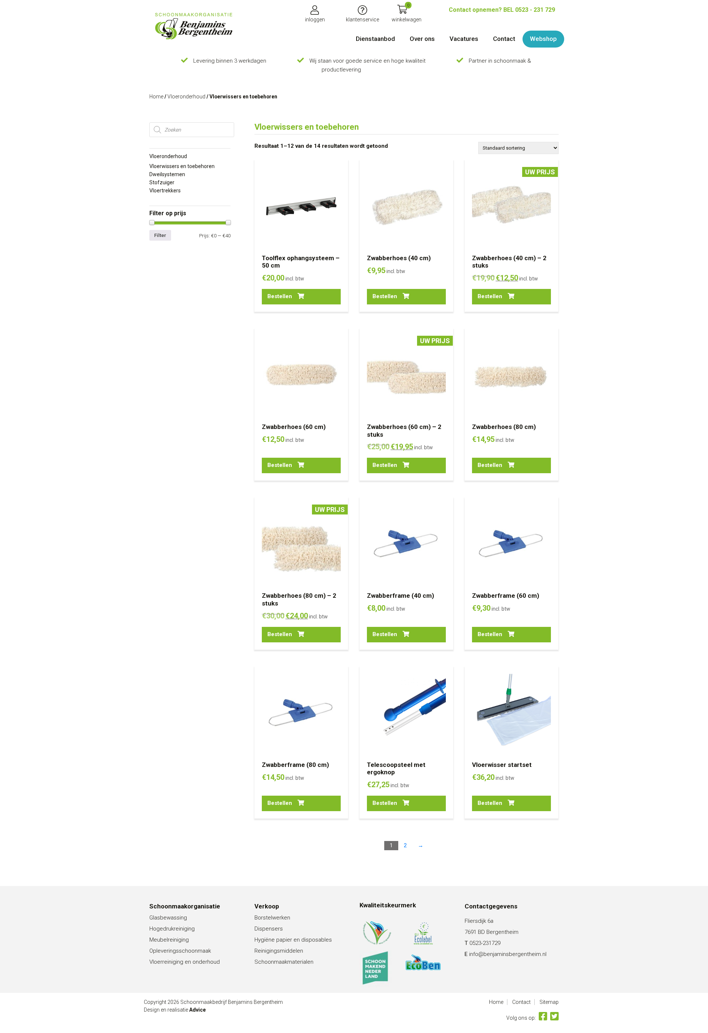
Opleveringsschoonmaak (180, 951)
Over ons (422, 38)
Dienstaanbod (375, 38)
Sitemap (549, 1002)
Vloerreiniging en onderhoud (184, 962)
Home (156, 97)
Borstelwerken (272, 917)
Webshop (543, 38)
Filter (160, 235)
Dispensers (268, 928)
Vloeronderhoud (186, 97)
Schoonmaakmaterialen (283, 962)
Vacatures (464, 38)
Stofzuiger (161, 182)
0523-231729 (484, 943)
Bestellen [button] (279, 296)
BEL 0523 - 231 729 (502, 9)
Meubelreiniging (169, 939)
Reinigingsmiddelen (278, 951)
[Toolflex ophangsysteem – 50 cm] (193, 26)
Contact (504, 38)
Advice (197, 1010)
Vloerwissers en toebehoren (182, 166)
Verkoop (266, 906)
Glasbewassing (168, 917)
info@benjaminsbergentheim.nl (507, 954)
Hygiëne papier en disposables (293, 939)
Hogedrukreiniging (172, 928)
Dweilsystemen (167, 174)
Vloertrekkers (165, 190)
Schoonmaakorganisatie (184, 906)
